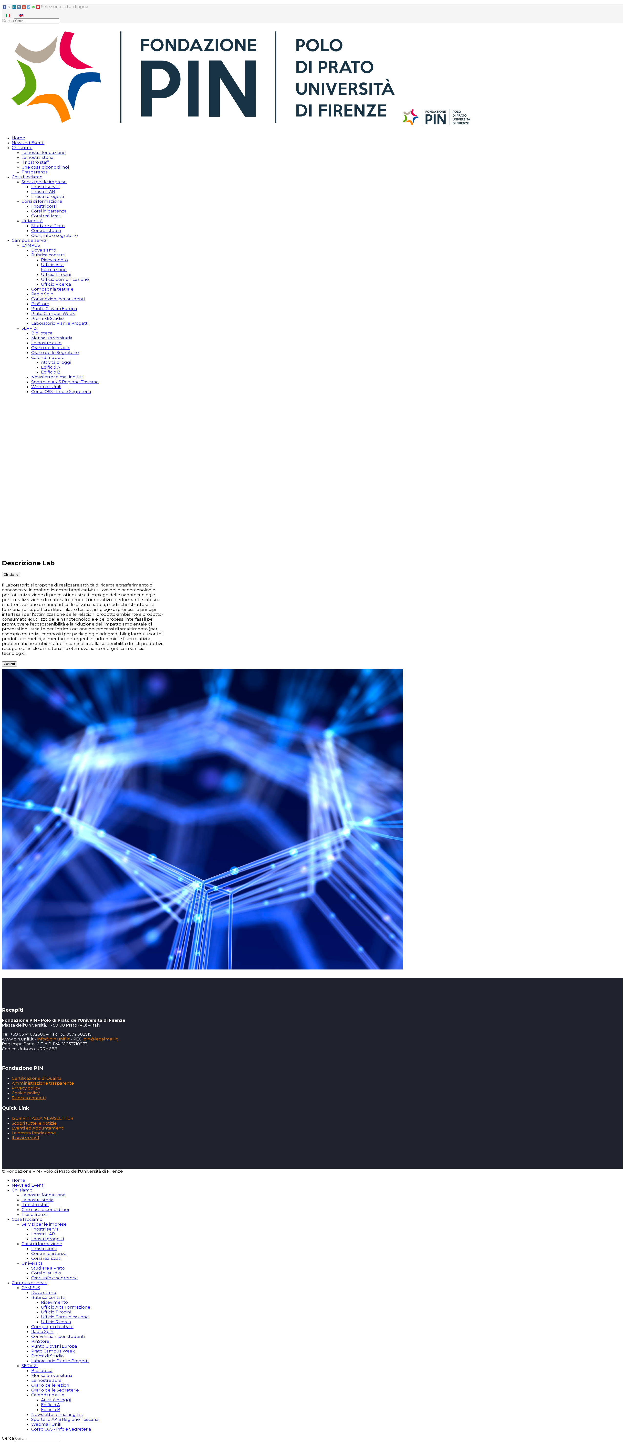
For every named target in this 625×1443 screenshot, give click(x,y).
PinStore (40, 303)
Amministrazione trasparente (43, 1083)
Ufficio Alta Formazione (54, 267)
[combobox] (36, 20)
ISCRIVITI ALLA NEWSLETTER (42, 1118)
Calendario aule (47, 357)
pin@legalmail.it (100, 1039)
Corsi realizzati (46, 215)
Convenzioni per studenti (58, 298)
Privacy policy (26, 1088)
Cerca (8, 20)
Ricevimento (54, 259)
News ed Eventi (28, 142)
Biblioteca (41, 333)
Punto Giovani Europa (54, 308)
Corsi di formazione (41, 201)
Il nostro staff (35, 162)
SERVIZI (29, 328)
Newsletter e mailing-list (57, 376)
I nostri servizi (45, 186)
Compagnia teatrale (52, 289)
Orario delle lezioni (50, 347)
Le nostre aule (46, 342)
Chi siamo (22, 147)
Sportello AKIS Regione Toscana (65, 381)
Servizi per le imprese (44, 181)
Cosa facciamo (27, 176)
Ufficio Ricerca (56, 284)
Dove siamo (43, 250)
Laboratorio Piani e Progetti (60, 323)
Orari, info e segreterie (54, 235)
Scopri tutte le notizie (34, 1123)
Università (32, 220)
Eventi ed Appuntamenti (38, 1128)
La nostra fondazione (43, 152)
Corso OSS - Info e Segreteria (61, 391)
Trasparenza (34, 172)
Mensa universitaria (51, 337)
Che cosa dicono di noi (45, 167)
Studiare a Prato (48, 225)
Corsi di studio (46, 230)
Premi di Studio (47, 318)
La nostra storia (37, 157)
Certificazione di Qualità (37, 1078)
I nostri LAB (43, 191)
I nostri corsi (44, 206)
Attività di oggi (56, 362)
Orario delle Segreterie (55, 352)
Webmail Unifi (46, 386)
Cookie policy (26, 1092)
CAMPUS (30, 245)
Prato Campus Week (53, 313)
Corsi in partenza (49, 211)
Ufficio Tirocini (56, 274)
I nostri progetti (47, 196)
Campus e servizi (29, 240)
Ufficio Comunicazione (65, 279)
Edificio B (50, 372)
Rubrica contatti (48, 254)
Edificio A (50, 367)
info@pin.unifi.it (53, 1039)
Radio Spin (42, 294)
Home (18, 137)
